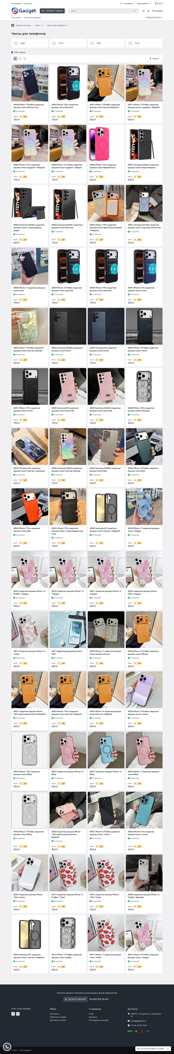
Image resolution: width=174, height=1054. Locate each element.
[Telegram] (13, 1014)
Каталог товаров (54, 11)
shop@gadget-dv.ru (138, 1021)
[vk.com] (18, 1014)
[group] (29, 43)
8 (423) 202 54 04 (153, 17)
